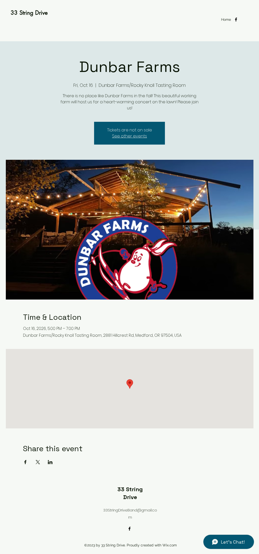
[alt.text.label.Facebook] (236, 19)
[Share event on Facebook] (25, 462)
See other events (129, 136)
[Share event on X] (37, 462)
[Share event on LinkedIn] (50, 462)
